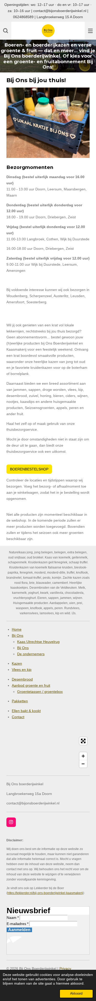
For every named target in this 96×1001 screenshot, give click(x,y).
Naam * (13, 918)
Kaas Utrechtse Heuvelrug (38, 642)
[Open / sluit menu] (90, 31)
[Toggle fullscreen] (83, 741)
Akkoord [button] (76, 993)
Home (17, 629)
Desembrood (22, 679)
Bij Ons (17, 635)
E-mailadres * (17, 924)
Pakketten (20, 701)
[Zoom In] (83, 756)
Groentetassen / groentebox (40, 692)
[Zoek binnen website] (5, 31)
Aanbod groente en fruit (31, 685)
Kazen (17, 663)
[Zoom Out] (83, 764)
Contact (18, 717)
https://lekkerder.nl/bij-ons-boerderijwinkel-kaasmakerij (45, 893)
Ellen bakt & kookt (26, 711)
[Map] (48, 752)
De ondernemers (31, 654)
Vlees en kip (21, 670)
